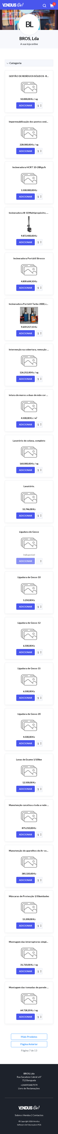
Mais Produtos (29, 1036)
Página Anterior (29, 1044)
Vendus (36, 1121)
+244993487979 (29, 1085)
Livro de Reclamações (29, 1088)
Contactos (38, 1115)
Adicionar (25, 105)
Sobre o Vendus (23, 1115)
